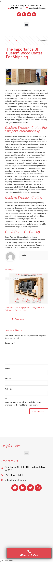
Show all (43, 41)
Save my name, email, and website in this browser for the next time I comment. (23, 403)
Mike (24, 255)
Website (8, 389)
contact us (25, 248)
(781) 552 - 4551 (6, 561)
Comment (10, 343)
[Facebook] (19, 14)
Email (8, 378)
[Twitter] (29, 14)
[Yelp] (34, 14)
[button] (26, 24)
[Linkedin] (24, 14)
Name (8, 368)
